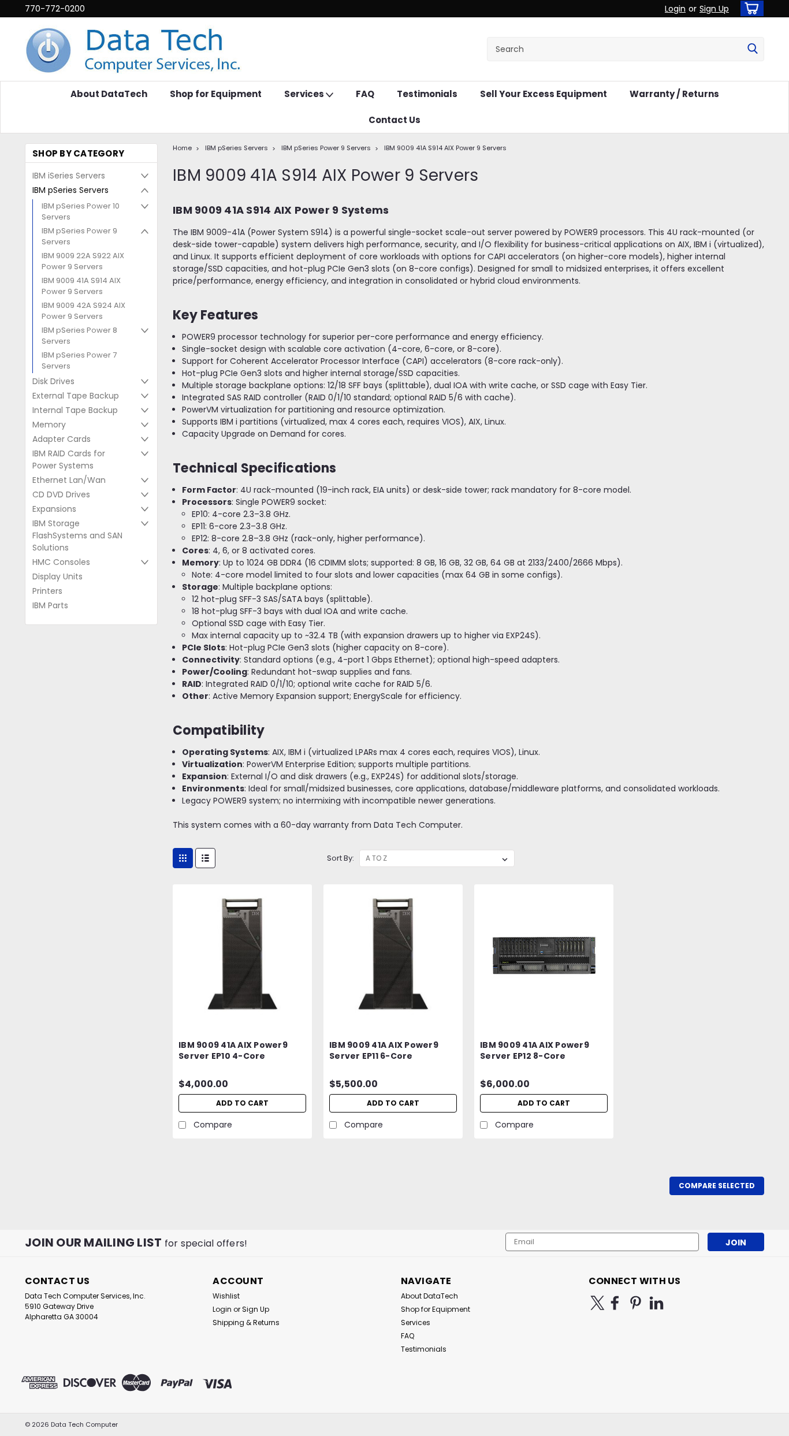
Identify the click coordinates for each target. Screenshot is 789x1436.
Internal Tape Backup (75, 410)
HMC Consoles (61, 562)
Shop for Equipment (216, 94)
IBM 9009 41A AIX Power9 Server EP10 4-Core (233, 1051)
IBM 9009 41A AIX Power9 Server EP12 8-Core (534, 1051)
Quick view (242, 1015)
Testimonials (427, 94)
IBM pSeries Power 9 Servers (79, 236)
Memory (49, 424)
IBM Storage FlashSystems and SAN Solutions (77, 535)
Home (182, 147)
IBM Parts (50, 605)
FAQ (365, 94)
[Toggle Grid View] (183, 858)
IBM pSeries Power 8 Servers (79, 336)
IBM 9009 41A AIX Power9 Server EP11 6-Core (383, 1051)
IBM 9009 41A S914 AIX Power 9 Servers (81, 286)
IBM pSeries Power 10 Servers (81, 211)
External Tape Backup (75, 395)
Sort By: (340, 858)
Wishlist (226, 1296)
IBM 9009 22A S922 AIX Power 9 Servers (83, 261)
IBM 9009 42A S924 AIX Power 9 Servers (83, 311)
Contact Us (394, 120)
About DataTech (108, 94)
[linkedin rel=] (656, 1303)
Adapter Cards (61, 439)
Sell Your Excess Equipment (543, 94)
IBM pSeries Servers (70, 190)
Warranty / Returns (674, 94)
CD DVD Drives (61, 494)
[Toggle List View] (205, 858)
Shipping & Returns (246, 1322)
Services (305, 94)
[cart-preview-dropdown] (749, 8)
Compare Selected (717, 1186)
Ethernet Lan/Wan (69, 480)
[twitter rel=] (597, 1303)
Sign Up (714, 8)
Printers (47, 591)
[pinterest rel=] (635, 1303)
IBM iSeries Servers (68, 175)
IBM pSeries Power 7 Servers (79, 360)
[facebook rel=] (615, 1303)
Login (675, 8)
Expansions (54, 509)
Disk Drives (53, 381)
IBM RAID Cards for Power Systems (68, 459)
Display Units (57, 576)
